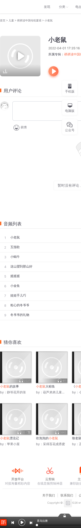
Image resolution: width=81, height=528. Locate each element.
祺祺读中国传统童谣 (29, 20)
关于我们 (48, 495)
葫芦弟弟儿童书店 (55, 392)
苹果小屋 (13, 444)
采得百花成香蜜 (54, 444)
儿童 (11, 20)
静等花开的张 (16, 392)
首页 (2, 20)
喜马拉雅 (17, 7)
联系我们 (67, 495)
